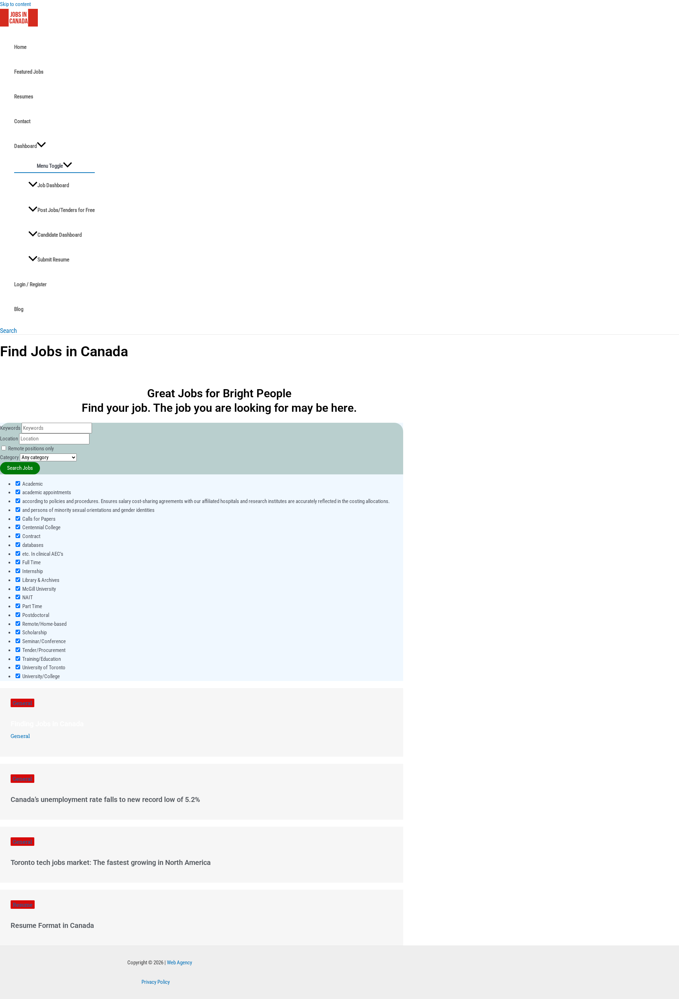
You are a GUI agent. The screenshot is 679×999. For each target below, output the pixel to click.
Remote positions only (31, 448)
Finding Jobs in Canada (47, 724)
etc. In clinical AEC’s (42, 554)
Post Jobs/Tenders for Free (66, 210)
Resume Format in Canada (52, 925)
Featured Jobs (28, 72)
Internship (32, 571)
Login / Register (30, 284)
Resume (23, 904)
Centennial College (40, 527)
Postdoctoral (35, 615)
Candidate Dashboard (59, 235)
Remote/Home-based (43, 624)
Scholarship (34, 632)
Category (9, 457)
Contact (22, 121)
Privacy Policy (155, 982)
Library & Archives (40, 580)
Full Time (31, 562)
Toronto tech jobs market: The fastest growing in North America (111, 862)
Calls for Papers (38, 519)
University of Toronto (43, 667)
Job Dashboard (53, 185)
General (22, 702)
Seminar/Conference (43, 641)
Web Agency (179, 962)
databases (32, 545)
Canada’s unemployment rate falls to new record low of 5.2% (105, 799)
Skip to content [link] (15, 4)
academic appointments (46, 492)
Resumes (23, 96)
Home (20, 47)
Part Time (31, 606)
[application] (41, 146)
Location (9, 438)
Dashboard (25, 146)
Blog (18, 309)
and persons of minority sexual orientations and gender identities (88, 510)
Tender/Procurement (43, 650)
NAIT (27, 597)
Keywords (10, 428)
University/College (40, 676)
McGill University (38, 589)
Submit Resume (53, 259)
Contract (30, 536)
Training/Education (41, 659)
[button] (8, 330)
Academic (32, 484)
